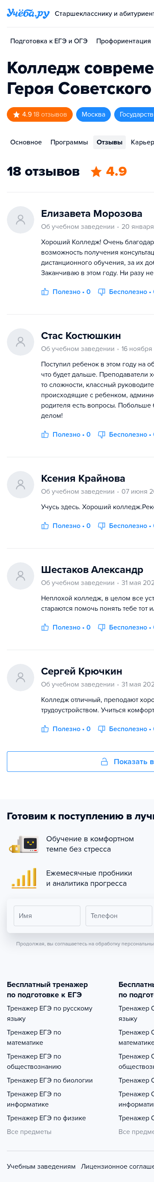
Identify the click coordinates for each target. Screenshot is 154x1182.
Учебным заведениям (41, 1166)
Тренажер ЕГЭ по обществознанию (34, 1061)
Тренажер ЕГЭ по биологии (50, 1080)
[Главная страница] (28, 14)
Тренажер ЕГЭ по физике (46, 1118)
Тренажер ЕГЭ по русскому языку (49, 1013)
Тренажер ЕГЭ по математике (34, 1037)
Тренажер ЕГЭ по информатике (34, 1099)
